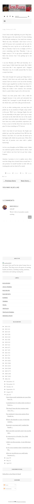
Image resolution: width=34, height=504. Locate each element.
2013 (6, 361)
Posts (6, 485)
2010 (6, 368)
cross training (7, 287)
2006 (6, 379)
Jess (5, 29)
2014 (6, 358)
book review (6, 283)
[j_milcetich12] (7, 263)
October (8, 387)
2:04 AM (12, 209)
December (9, 382)
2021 (6, 340)
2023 (6, 334)
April (7, 463)
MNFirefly (14, 206)
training (5, 301)
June (7, 458)
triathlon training (8, 312)
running (5, 297)
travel (5, 305)
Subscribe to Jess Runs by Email (12, 474)
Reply (29, 217)
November (9, 384)
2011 (6, 366)
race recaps (6, 290)
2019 (6, 345)
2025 (6, 329)
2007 (6, 376)
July (7, 395)
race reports (7, 294)
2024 (6, 332)
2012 (6, 363)
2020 (6, 342)
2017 (6, 350)
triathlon (6, 308)
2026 (6, 327)
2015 (6, 355)
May (7, 461)
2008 (6, 374)
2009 (6, 371)
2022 (6, 337)
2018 (6, 347)
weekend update (8, 316)
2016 (6, 353)
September (9, 389)
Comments (8, 489)
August (8, 392)
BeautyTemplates (21, 501)
